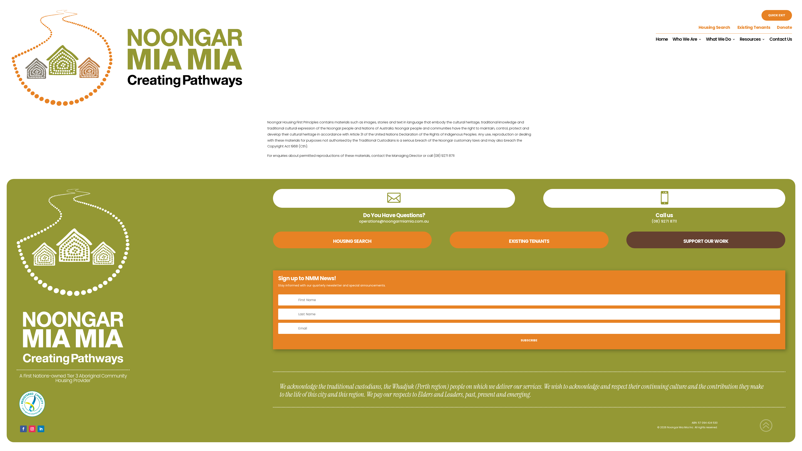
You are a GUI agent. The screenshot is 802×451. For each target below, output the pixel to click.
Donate (784, 27)
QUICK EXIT (776, 15)
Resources (750, 40)
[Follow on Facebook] (23, 429)
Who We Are (685, 40)
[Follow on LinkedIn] (41, 429)
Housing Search (715, 27)
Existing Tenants (754, 27)
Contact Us (780, 40)
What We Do (718, 40)
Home (662, 40)
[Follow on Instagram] (32, 429)
